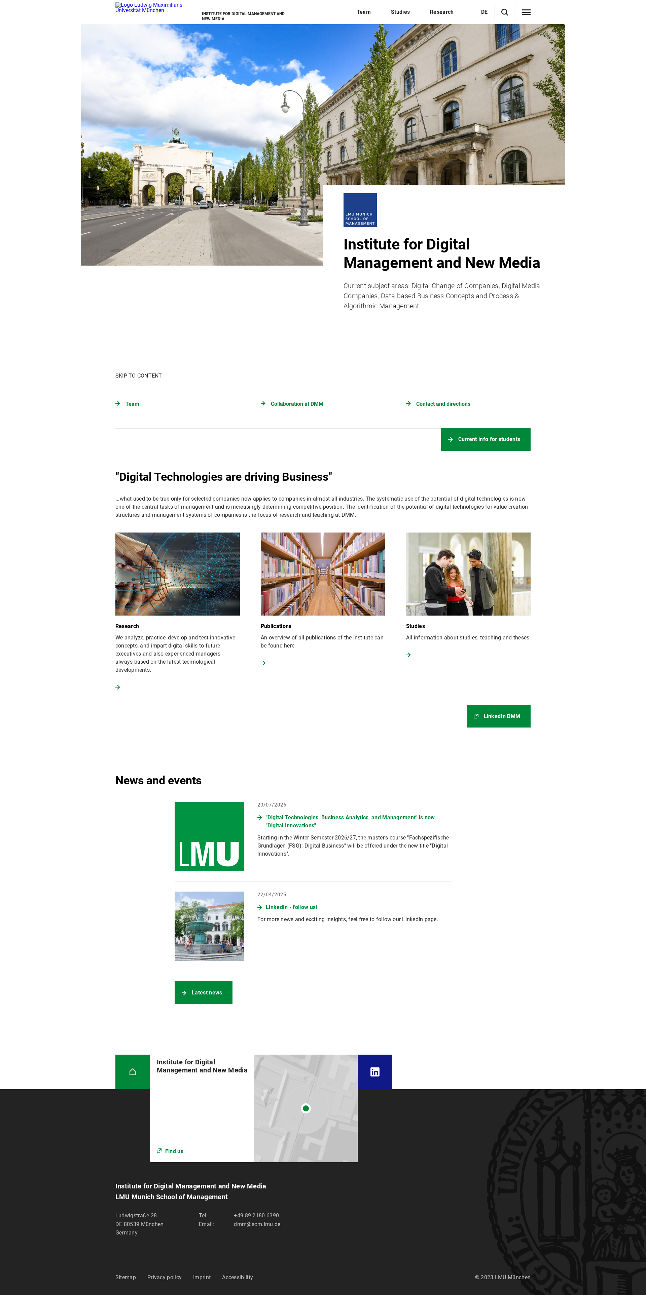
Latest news (207, 992)
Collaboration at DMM (297, 404)
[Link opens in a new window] (254, 1108)
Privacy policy (164, 1277)
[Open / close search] (504, 12)
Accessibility (237, 1277)
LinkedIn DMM (502, 716)
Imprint (202, 1277)
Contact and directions (443, 404)
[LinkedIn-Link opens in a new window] (375, 1072)
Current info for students (489, 439)
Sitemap (125, 1277)
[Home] (132, 1072)
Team (132, 404)
